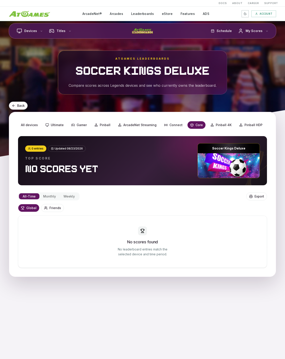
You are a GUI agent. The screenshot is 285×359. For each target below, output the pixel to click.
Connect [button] (176, 125)
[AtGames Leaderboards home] (142, 31)
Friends (55, 208)
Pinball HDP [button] (253, 125)
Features (188, 14)
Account (266, 14)
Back (21, 105)
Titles (61, 31)
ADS (206, 14)
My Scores (254, 31)
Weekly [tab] (69, 196)
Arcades (116, 14)
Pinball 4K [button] (224, 125)
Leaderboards (142, 14)
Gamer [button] (82, 125)
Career (253, 3)
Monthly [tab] (49, 196)
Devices (30, 31)
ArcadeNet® (92, 14)
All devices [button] (29, 125)
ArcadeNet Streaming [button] (140, 125)
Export (259, 196)
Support (271, 3)
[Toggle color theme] (245, 13)
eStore (167, 14)
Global (31, 208)
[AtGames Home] (29, 14)
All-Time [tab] (29, 196)
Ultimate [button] (57, 125)
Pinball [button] (105, 125)
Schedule (224, 31)
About (237, 3)
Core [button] (199, 125)
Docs (223, 3)
